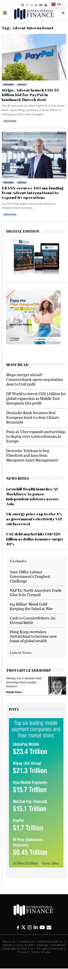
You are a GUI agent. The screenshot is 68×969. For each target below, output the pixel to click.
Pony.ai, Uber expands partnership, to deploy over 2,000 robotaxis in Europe (36, 436)
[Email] (49, 927)
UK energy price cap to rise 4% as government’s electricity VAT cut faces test (34, 518)
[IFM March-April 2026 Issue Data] (36, 866)
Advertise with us (50, 941)
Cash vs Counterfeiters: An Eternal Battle (32, 620)
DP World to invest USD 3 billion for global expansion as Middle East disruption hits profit (36, 398)
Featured (8, 84)
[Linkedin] (36, 927)
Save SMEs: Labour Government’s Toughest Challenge (30, 576)
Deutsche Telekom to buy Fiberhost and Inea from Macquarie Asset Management (32, 455)
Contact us (26, 941)
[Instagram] (30, 927)
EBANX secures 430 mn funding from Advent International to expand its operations (32, 192)
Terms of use (41, 952)
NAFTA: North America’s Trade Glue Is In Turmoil (36, 592)
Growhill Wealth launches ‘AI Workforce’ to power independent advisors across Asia (32, 496)
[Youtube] (42, 927)
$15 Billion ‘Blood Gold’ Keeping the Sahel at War (31, 606)
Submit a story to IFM (18, 945)
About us (9, 941)
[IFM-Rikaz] (33, 343)
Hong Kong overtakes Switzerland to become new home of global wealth (33, 636)
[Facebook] (18, 927)
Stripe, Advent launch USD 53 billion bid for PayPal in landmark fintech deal (30, 94)
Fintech (22, 84)
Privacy (23, 952)
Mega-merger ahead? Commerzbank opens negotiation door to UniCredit (34, 379)
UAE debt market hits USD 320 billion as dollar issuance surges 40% (34, 538)
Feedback (58, 945)
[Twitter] (23, 927)
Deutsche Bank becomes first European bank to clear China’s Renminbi (32, 417)
